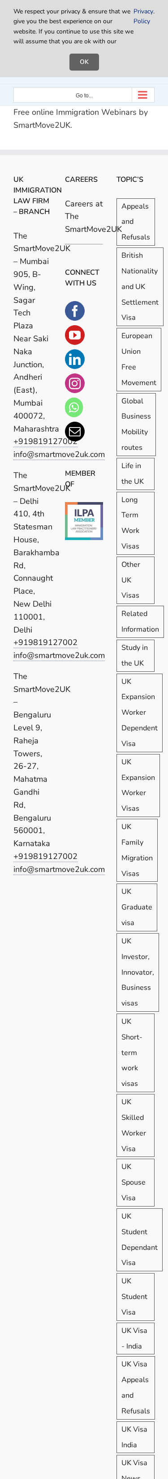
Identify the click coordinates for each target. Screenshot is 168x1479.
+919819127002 (45, 441)
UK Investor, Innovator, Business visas (137, 972)
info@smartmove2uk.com (59, 655)
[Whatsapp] (74, 407)
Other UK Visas (130, 580)
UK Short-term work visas (131, 1053)
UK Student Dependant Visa (139, 1239)
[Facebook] (75, 311)
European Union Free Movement (138, 359)
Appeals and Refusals (135, 222)
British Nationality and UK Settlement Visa (140, 287)
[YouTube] (75, 335)
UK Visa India (134, 1437)
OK (84, 62)
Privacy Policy (143, 16)
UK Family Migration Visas (137, 850)
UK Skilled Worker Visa (133, 1125)
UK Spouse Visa (133, 1182)
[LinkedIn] (75, 359)
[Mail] (75, 431)
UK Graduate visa (136, 907)
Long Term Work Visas (130, 523)
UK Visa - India (134, 1338)
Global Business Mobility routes (136, 424)
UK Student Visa (134, 1296)
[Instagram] (75, 383)
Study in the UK (134, 655)
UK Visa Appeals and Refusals (135, 1387)
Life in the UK (132, 473)
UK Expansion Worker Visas (138, 785)
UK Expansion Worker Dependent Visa (139, 713)
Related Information (140, 621)
